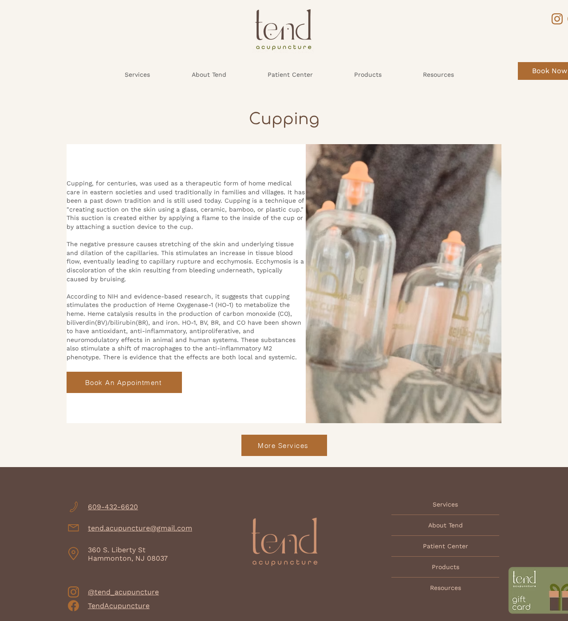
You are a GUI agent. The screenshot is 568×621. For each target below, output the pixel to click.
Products (445, 566)
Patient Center (445, 546)
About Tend (445, 525)
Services (445, 504)
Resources (445, 587)
